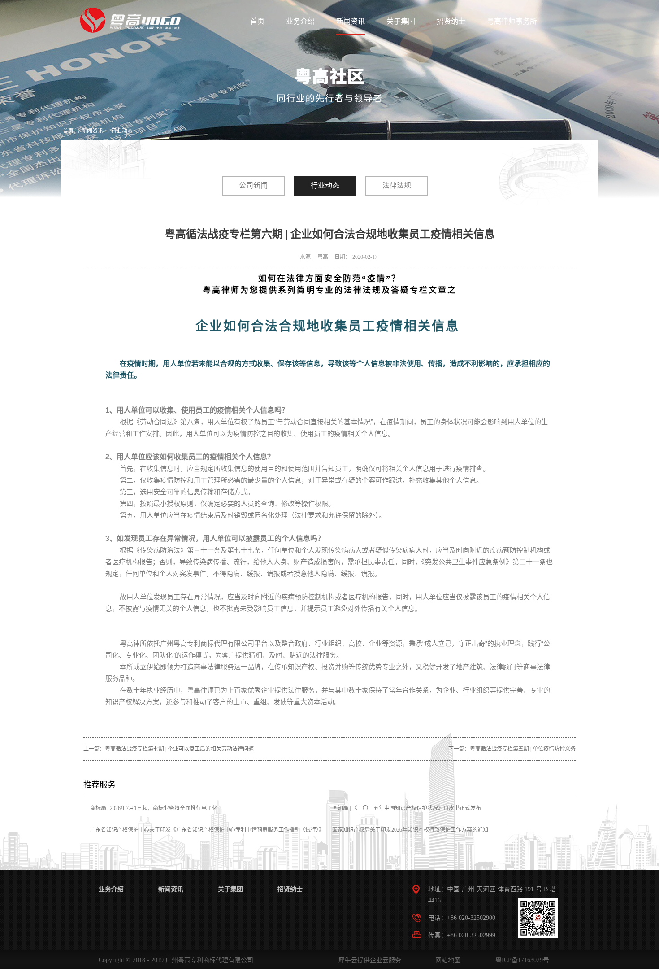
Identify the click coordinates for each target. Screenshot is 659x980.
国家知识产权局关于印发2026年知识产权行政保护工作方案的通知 (410, 830)
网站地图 (446, 960)
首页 (257, 21)
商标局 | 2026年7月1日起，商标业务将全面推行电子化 (153, 808)
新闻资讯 (92, 131)
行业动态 (122, 131)
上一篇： (168, 749)
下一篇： (512, 749)
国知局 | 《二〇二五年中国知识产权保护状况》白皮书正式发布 (406, 808)
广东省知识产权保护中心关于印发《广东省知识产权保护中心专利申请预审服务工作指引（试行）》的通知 (207, 836)
